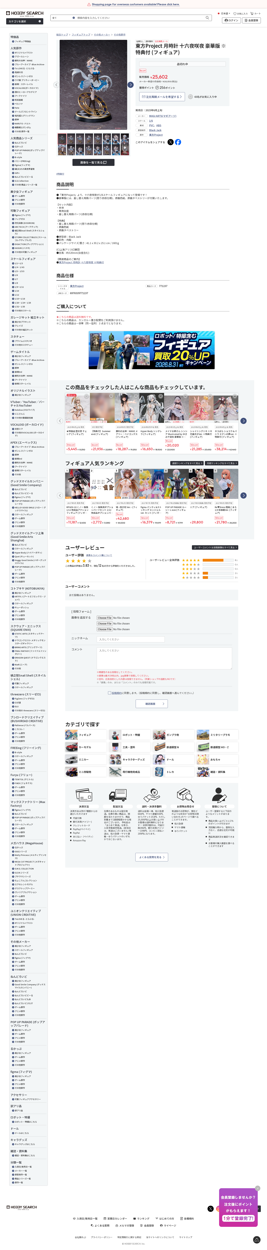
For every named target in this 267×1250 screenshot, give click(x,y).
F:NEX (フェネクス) (23, 783)
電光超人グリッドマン (25, 115)
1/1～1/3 (19, 263)
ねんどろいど (21, 142)
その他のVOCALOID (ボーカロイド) (29, 434)
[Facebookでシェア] (178, 142)
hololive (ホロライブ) (25, 409)
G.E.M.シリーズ (21, 872)
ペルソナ (19, 103)
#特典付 (60, 173)
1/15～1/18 (20, 298)
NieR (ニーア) (21, 664)
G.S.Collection (22, 180)
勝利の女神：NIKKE (24, 60)
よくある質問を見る (150, 857)
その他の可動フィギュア (26, 252)
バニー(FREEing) (22, 161)
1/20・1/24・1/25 (23, 302)
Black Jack (155, 130)
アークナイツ (21, 95)
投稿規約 (117, 693)
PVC (151, 125)
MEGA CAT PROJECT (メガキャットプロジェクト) (30, 863)
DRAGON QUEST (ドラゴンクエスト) (30, 659)
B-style (18, 157)
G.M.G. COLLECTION (24, 868)
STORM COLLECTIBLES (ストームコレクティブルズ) (30, 239)
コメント (77, 649)
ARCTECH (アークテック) (26, 226)
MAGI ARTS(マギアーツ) (162, 116)
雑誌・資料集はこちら (25, 1155)
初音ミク (19, 428)
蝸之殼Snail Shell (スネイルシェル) (29, 232)
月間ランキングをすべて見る (221, 463)
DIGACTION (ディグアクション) (29, 244)
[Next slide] (130, 85)
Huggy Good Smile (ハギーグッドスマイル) (30, 562)
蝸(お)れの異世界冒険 (24, 168)
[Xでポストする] (170, 142)
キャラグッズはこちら (25, 1144)
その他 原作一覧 (22, 131)
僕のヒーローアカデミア (26, 92)
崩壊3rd (18, 371)
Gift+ (17, 172)
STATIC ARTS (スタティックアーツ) (29, 635)
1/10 (17, 290)
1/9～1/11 (19, 286)
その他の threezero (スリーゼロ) (30, 710)
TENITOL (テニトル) (24, 779)
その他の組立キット (24, 329)
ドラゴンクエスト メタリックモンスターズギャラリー (30, 642)
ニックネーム (79, 638)
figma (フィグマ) (23, 215)
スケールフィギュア (24, 514)
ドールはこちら (22, 1133)
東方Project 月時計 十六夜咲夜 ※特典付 (81, 262)
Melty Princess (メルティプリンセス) (30, 857)
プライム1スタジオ (23, 340)
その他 (18, 474)
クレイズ (19, 325)
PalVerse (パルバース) (25, 725)
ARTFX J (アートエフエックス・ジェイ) (30, 598)
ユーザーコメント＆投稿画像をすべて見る (214, 547)
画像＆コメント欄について (99, 555)
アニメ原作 (20, 199)
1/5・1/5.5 (19, 271)
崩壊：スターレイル (24, 84)
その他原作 (20, 203)
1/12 (17, 294)
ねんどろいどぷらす (24, 1003)
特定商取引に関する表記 (129, 1237)
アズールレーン (22, 56)
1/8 (16, 282)
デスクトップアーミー (25, 888)
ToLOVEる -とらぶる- (24, 918)
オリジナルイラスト (24, 52)
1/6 (16, 275)
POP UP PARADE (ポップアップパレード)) (30, 502)
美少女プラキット (23, 321)
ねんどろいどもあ (23, 999)
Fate (17, 107)
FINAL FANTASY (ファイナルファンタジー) (30, 652)
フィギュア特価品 (23, 41)
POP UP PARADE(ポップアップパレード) (30, 152)
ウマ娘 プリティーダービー (27, 80)
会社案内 (79, 1237)
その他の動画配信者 (24, 417)
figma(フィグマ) (22, 165)
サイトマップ (185, 1237)
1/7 (16, 279)
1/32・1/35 (20, 306)
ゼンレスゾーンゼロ (24, 76)
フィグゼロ (20, 218)
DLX (17, 706)
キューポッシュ (22, 607)
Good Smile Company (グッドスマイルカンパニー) (30, 986)
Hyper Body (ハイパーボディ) (28, 552)
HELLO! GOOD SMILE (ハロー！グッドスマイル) (30, 509)
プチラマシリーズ (23, 876)
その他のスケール (23, 310)
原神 (17, 119)
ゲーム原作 (20, 195)
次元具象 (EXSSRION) (25, 222)
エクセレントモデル (24, 884)
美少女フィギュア (23, 356)
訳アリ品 (19, 1110)
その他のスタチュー (24, 344)
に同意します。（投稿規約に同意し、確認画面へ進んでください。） (153, 693)
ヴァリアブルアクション (26, 892)
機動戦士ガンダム (23, 127)
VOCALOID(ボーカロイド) (26, 87)
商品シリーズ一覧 (23, 1178)
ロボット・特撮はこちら (26, 1121)
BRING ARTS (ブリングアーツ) (28, 647)
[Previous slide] (56, 85)
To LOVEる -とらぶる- (25, 68)
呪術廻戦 (19, 99)
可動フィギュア (22, 683)
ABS (158, 125)
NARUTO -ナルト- (23, 123)
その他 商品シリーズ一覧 (26, 184)
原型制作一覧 (21, 1174)
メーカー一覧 (21, 1170)
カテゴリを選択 (17, 21)
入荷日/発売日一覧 (23, 1166)
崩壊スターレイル (23, 383)
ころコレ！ (20, 729)
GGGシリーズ (21, 851)
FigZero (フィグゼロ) (24, 698)
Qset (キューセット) (24, 556)
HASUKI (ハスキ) (22, 248)
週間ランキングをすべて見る (186, 463)
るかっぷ (19, 146)
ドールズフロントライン (26, 111)
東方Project (156, 135)
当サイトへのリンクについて (160, 1237)
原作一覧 (19, 1182)
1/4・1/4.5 (19, 267)
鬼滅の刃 (19, 72)
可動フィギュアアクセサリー (28, 1099)
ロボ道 (18, 702)
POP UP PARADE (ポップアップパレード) (30, 568)
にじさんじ (20, 413)
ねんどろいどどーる (24, 176)
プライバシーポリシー (101, 1237)
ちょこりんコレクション (26, 880)
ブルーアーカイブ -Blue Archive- (30, 64)
